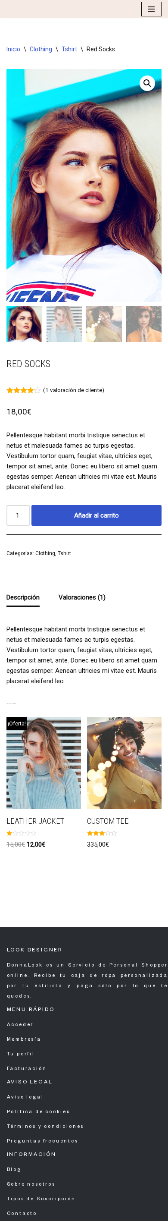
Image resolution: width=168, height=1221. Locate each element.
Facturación (27, 1069)
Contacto (22, 1214)
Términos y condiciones (45, 1127)
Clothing (41, 49)
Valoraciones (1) (82, 597)
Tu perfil (21, 1054)
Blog (14, 1170)
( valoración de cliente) (73, 389)
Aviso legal (25, 1097)
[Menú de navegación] (151, 9)
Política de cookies (38, 1112)
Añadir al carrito (96, 515)
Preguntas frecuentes (42, 1141)
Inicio (13, 49)
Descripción (23, 597)
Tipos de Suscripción (41, 1199)
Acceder (20, 1025)
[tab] (23, 598)
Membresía (24, 1039)
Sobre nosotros (31, 1184)
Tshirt (69, 49)
